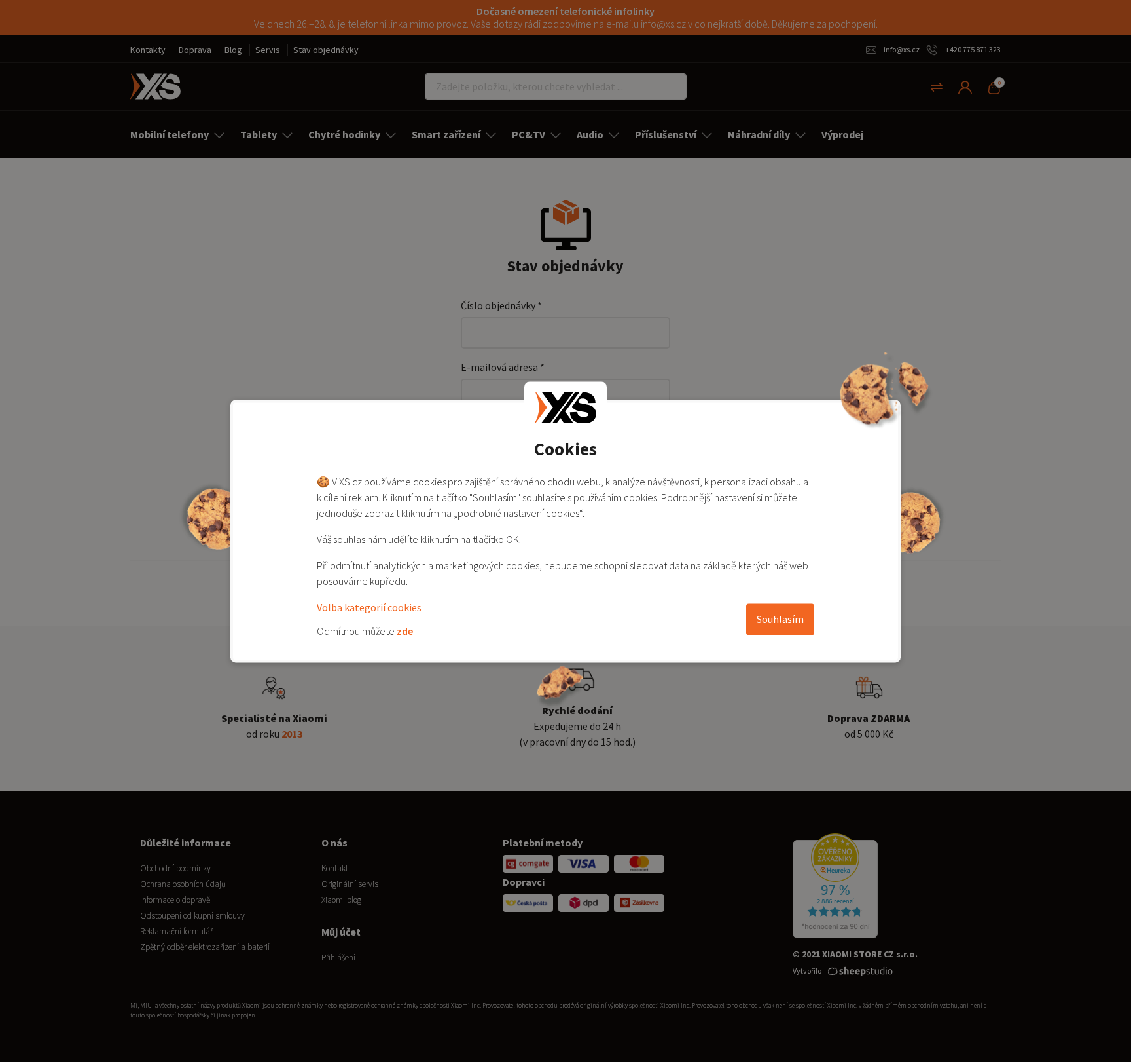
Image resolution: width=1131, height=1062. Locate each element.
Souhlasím (780, 619)
